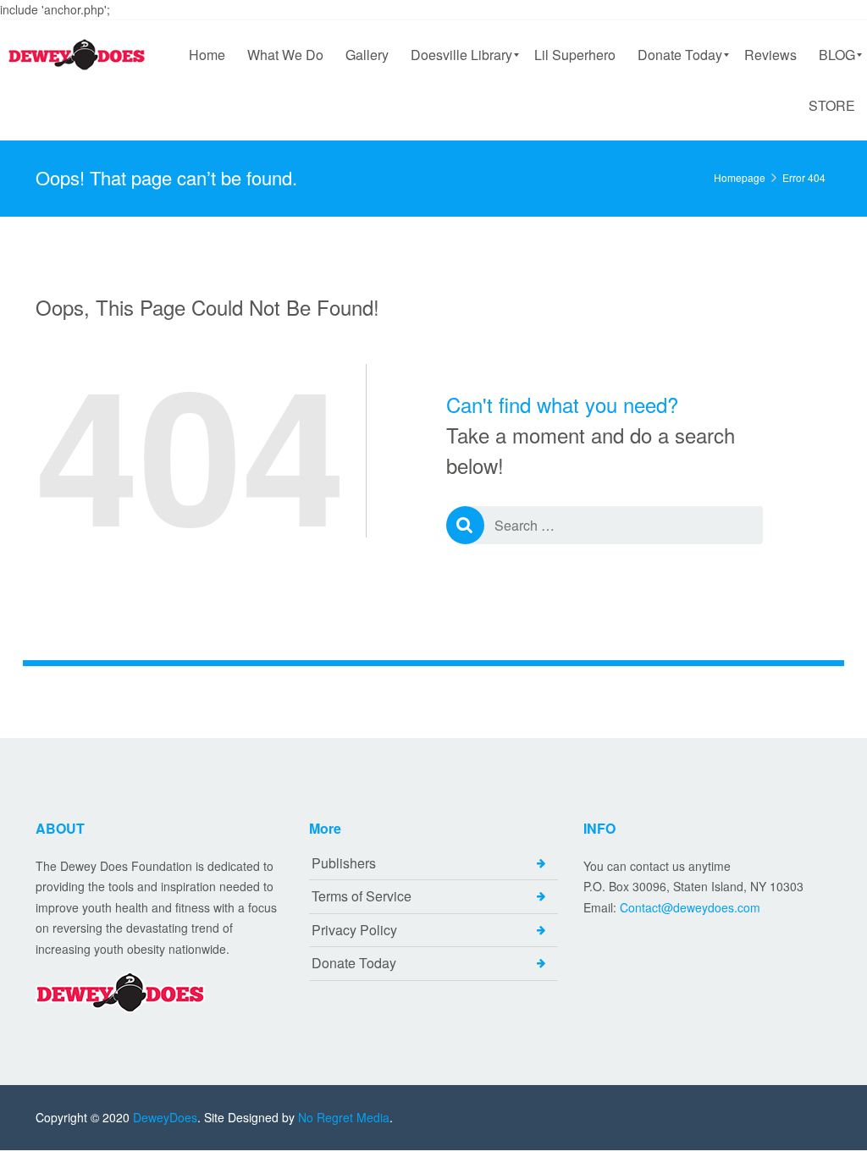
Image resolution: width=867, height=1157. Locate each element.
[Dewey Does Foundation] (79, 55)
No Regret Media (343, 1117)
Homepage (739, 177)
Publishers (344, 863)
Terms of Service (361, 896)
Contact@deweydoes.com (690, 907)
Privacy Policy (354, 929)
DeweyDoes (165, 1117)
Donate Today (354, 962)
